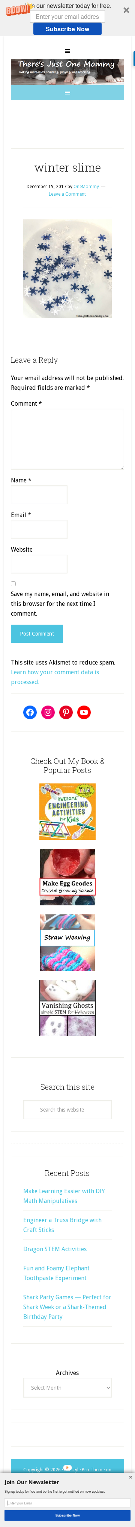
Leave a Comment (67, 194)
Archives (67, 1372)
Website (22, 549)
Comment (26, 403)
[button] (67, 18)
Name (21, 480)
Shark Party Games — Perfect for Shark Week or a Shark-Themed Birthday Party (67, 1307)
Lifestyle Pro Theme (84, 1469)
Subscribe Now (67, 28)
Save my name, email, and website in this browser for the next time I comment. (60, 603)
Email (21, 515)
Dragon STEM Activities (55, 1249)
